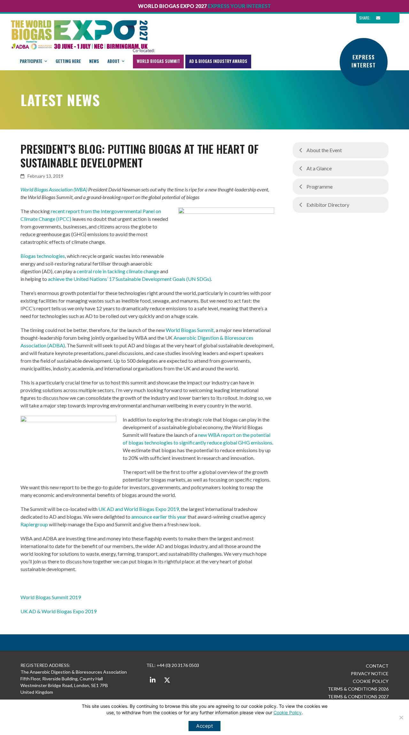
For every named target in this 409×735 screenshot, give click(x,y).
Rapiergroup (34, 524)
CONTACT (377, 666)
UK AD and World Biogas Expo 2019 (138, 509)
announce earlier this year (159, 517)
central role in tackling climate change (118, 271)
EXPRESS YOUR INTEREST (239, 6)
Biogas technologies (42, 256)
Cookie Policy (288, 712)
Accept (204, 726)
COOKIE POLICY (371, 681)
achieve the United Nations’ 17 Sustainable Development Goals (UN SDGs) (129, 279)
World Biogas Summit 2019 (50, 597)
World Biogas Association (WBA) (53, 189)
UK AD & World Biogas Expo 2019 (58, 611)
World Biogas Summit (190, 330)
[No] (401, 717)
